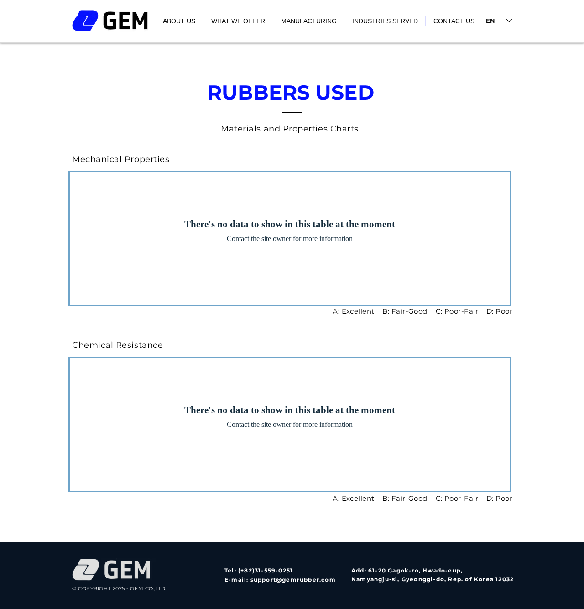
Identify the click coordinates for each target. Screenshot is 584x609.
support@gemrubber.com (293, 579)
